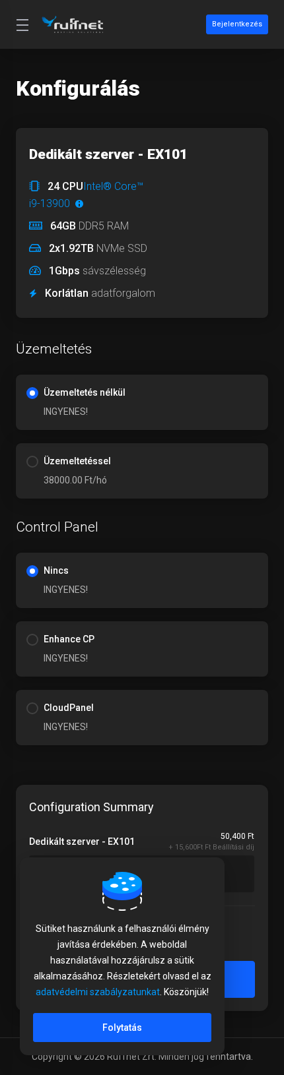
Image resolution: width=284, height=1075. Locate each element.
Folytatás (122, 1027)
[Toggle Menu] (21, 24)
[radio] (32, 393)
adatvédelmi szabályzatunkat (98, 992)
